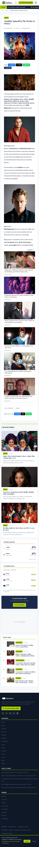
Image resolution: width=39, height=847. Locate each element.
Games (3, 757)
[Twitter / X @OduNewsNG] (2, 713)
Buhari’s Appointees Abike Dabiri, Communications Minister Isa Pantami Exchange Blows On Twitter (25, 656)
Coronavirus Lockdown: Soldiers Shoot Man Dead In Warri (25, 672)
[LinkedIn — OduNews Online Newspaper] (13, 713)
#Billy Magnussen (9, 408)
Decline (34, 841)
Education (4, 738)
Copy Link (8, 67)
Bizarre (3, 725)
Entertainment (20, 660)
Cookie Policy (4, 809)
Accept (27, 841)
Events (3, 744)
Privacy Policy (4, 806)
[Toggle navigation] (36, 2)
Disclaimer (4, 812)
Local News (19, 642)
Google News (4, 819)
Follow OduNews (19, 605)
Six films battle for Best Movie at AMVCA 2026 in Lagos (19, 529)
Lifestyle (3, 763)
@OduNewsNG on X (12, 826)
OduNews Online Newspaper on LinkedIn (23, 830)
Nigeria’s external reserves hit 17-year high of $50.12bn (14, 772)
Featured (3, 751)
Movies (7, 10)
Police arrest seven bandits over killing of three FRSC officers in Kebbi (18, 787)
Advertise (3, 803)
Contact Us (4, 799)
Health (3, 760)
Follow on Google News (26, 2)
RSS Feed (3, 815)
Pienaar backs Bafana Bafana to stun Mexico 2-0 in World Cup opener (18, 775)
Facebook (12, 64)
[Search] (16, 2)
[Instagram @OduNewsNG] (10, 713)
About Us (3, 796)
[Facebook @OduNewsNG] (6, 713)
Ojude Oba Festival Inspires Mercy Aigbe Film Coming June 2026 (19, 457)
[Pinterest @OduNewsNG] (17, 713)
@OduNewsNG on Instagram (7, 830)
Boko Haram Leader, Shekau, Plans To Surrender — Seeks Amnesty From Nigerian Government (24, 683)
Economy (18, 678)
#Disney (18, 408)
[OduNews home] (19, 698)
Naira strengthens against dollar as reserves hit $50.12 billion (16, 784)
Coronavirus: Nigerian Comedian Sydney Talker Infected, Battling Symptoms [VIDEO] (25, 664)
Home (2, 10)
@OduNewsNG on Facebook (23, 826)
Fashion (3, 748)
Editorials (3, 735)
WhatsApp (27, 64)
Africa (2, 722)
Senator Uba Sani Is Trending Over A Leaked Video (24, 646)
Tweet (19, 64)
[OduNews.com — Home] (7, 3)
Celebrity (3, 729)
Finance (3, 754)
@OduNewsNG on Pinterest (6, 833)
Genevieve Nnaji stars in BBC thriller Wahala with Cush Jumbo (18, 493)
